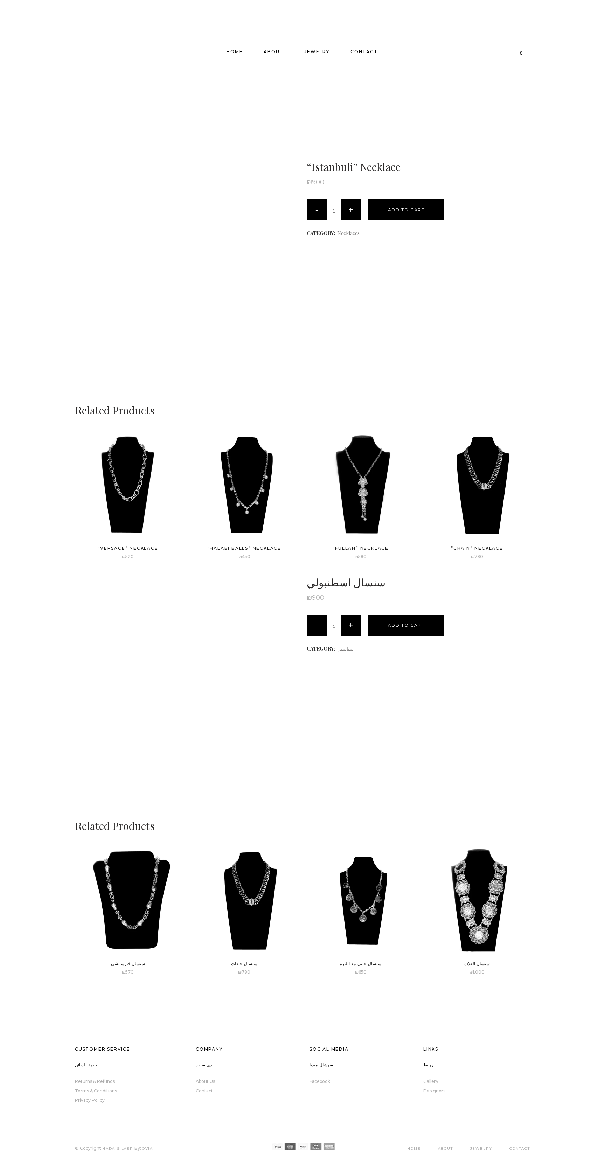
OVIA (147, 1148)
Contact (204, 1090)
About (445, 1148)
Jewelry (481, 1148)
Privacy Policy (90, 1100)
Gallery (430, 1081)
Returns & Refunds (95, 1081)
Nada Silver (117, 1148)
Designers (434, 1090)
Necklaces (348, 233)
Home (413, 1148)
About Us (205, 1081)
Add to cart (406, 209)
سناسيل (345, 648)
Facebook (320, 1081)
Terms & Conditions (96, 1090)
